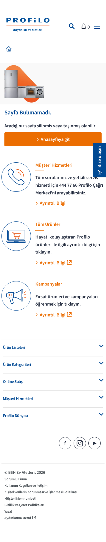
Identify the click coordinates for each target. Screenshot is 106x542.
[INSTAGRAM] (81, 443)
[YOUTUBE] (95, 443)
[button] (97, 27)
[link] (72, 27)
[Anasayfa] (10, 49)
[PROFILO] (28, 25)
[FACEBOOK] (66, 443)
